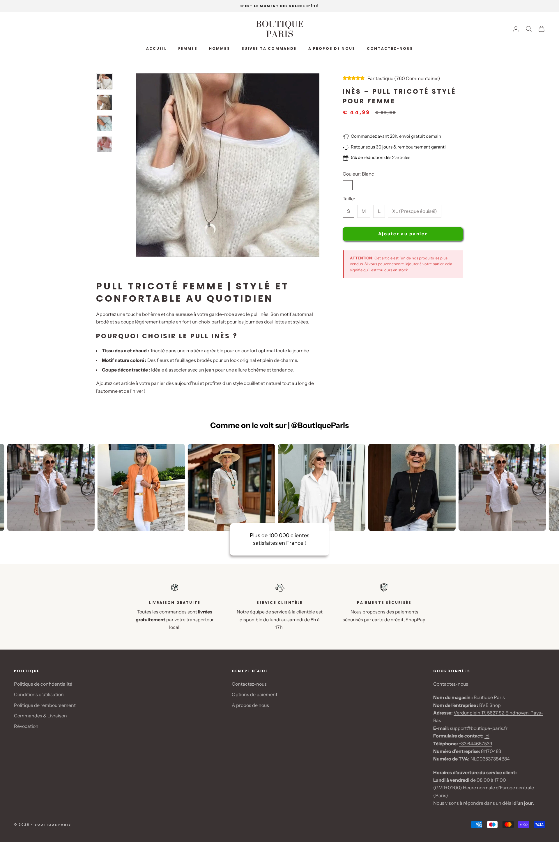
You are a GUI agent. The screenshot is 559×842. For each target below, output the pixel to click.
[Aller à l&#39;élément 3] (104, 123)
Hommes (219, 48)
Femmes (187, 48)
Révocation (26, 726)
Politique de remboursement (45, 705)
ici (486, 736)
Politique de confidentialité (43, 684)
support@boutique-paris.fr (478, 728)
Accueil (156, 48)
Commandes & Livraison (40, 716)
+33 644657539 (475, 744)
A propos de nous (331, 48)
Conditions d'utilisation (39, 694)
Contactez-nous (390, 48)
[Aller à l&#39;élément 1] (104, 81)
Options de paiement (254, 694)
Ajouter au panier (403, 234)
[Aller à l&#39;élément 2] (104, 102)
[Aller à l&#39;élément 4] (104, 144)
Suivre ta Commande (269, 48)
